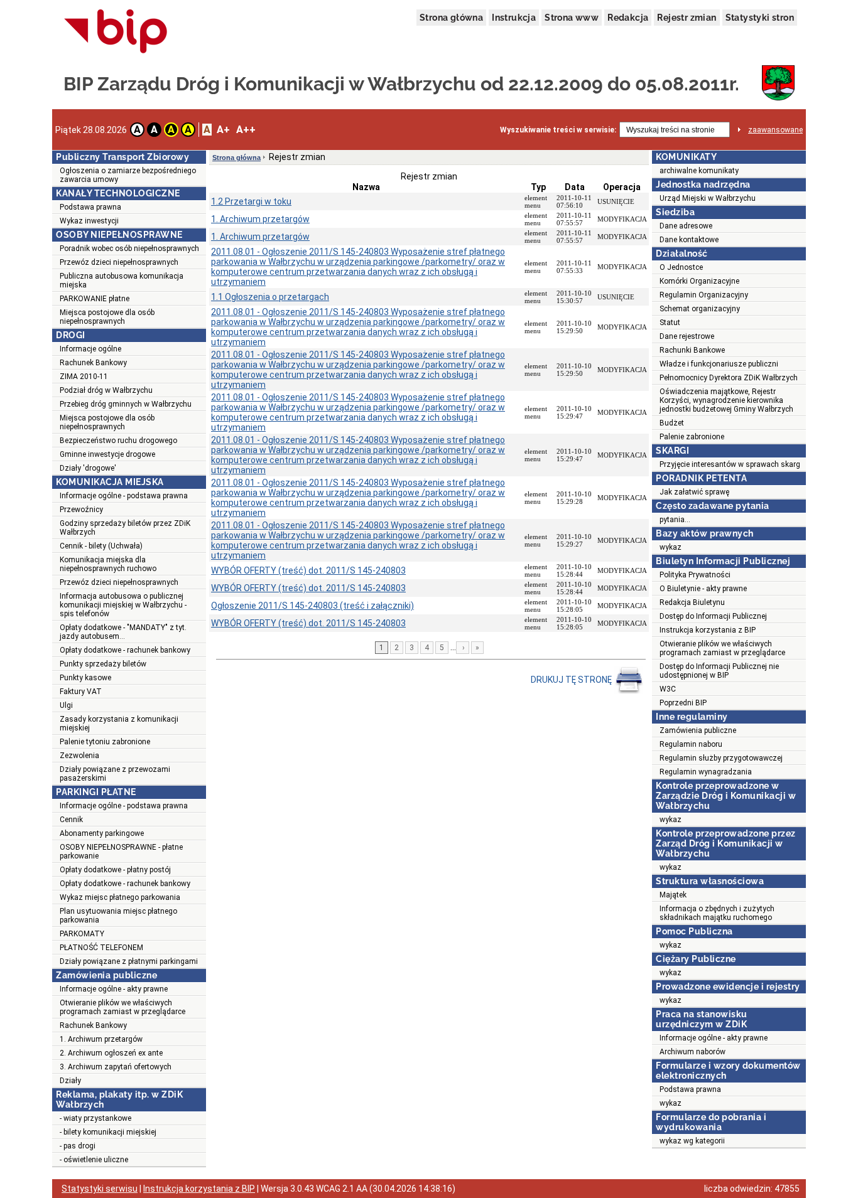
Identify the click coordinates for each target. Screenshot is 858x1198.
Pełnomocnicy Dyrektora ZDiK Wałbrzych (729, 377)
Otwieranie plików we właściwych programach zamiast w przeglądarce (122, 1007)
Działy (70, 1080)
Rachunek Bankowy (93, 362)
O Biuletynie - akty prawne (703, 588)
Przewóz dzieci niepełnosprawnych (119, 262)
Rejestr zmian (686, 18)
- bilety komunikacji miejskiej (108, 1132)
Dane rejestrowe (687, 336)
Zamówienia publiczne (698, 730)
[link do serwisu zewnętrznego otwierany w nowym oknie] (116, 32)
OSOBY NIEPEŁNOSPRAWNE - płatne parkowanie (121, 851)
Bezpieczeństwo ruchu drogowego (118, 440)
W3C (668, 689)
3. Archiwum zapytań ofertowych (115, 1066)
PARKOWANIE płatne (94, 298)
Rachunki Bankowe (692, 350)
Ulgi (66, 705)
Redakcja (627, 18)
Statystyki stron (759, 18)
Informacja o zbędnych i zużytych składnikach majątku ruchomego (717, 913)
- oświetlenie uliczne (94, 1159)
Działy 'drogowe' (88, 468)
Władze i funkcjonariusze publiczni (719, 364)
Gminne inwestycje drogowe (107, 454)
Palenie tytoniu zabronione (105, 741)
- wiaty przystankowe (95, 1118)
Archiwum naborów (692, 1051)
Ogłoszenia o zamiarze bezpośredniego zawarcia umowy (128, 175)
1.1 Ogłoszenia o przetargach (270, 297)
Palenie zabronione (692, 436)
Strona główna (451, 18)
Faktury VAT (81, 691)
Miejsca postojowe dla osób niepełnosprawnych (107, 317)
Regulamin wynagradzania (706, 771)
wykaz (671, 547)
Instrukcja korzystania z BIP (708, 630)
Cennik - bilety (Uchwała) (101, 546)
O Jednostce (681, 267)
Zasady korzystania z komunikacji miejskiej (119, 723)
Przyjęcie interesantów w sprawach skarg (730, 464)
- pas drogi (77, 1146)
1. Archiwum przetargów (101, 1039)
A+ (223, 130)
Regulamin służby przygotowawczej (721, 758)
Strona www (572, 18)
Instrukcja (514, 18)
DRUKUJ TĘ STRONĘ (572, 680)
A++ (246, 130)
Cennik (71, 819)
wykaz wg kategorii (692, 1140)
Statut (670, 322)
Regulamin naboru (691, 744)
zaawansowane (775, 130)
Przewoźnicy (81, 509)
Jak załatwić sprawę (694, 492)
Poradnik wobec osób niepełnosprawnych (129, 248)
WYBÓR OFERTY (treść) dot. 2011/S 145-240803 (308, 570)
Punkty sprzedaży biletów (103, 664)
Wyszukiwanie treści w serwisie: (558, 130)
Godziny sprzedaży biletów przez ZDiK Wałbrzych (125, 528)
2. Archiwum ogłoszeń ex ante (111, 1053)
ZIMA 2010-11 (84, 376)
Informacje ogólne (90, 349)
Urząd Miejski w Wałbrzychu (708, 198)
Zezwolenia (79, 755)
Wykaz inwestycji (89, 221)
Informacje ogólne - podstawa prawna (124, 495)
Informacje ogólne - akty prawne (114, 989)
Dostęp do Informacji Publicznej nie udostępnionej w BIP (719, 671)
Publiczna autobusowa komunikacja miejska (121, 280)
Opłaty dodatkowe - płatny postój (115, 869)
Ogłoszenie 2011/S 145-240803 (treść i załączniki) (312, 606)
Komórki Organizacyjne (699, 281)
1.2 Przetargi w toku (251, 201)
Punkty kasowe (85, 677)
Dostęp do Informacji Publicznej (713, 616)
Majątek (673, 894)
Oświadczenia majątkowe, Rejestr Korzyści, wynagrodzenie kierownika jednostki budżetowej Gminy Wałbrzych (726, 400)
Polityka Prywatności (695, 574)
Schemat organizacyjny (700, 308)
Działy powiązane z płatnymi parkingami (129, 961)
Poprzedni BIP (683, 702)
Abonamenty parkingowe (102, 833)
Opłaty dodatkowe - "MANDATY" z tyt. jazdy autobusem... (123, 632)
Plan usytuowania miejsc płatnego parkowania (118, 915)
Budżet (672, 423)
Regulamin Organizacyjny (704, 295)
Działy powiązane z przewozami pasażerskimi (115, 774)
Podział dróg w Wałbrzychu (106, 390)
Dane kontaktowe (689, 239)
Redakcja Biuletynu (692, 602)
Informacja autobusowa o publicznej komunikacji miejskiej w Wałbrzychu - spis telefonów (123, 605)
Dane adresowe (686, 226)
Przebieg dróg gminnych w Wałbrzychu (126, 404)
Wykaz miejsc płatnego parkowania (120, 897)
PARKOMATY (82, 933)
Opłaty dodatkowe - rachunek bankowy (125, 650)
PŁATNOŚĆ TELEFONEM (101, 947)
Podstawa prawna (90, 207)
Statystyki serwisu (100, 1189)
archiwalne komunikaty (699, 170)
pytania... (675, 519)
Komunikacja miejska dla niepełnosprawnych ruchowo (108, 564)
